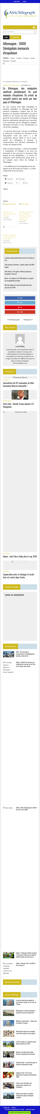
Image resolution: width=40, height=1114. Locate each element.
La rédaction (6, 1107)
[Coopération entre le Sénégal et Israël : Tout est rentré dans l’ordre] (20, 569)
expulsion (6, 61)
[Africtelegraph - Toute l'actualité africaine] (20, 14)
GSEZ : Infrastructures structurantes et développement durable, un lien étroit (25, 654)
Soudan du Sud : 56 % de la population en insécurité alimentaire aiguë (26, 1075)
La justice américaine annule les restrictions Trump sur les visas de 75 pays (26, 1002)
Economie (6, 553)
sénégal (13, 61)
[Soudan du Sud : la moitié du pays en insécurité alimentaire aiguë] (8, 1066)
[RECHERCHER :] (20, 31)
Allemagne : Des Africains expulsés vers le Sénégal (9, 214)
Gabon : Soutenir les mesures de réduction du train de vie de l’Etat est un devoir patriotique (25, 664)
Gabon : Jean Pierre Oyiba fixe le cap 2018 (20, 556)
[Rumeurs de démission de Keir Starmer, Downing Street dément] (8, 1056)
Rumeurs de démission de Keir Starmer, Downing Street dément (25, 1053)
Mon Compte (17, 1)
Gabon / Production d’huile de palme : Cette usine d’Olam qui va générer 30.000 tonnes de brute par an (26, 955)
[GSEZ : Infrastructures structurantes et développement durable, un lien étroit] (8, 656)
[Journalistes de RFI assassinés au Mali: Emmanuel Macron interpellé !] (20, 377)
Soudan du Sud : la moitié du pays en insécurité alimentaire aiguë (26, 1063)
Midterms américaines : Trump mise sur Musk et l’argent (26, 1022)
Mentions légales (30, 1109)
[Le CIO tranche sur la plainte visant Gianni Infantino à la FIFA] (8, 1046)
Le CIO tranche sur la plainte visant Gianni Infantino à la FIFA (26, 1043)
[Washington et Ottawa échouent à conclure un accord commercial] (8, 1015)
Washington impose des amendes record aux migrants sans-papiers (25, 1032)
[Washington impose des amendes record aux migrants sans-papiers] (8, 1035)
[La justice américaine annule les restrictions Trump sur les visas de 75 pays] (8, 1004)
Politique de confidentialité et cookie (14, 1109)
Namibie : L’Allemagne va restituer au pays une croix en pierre (10, 237)
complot (19, 58)
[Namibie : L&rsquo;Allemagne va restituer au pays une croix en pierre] (10, 230)
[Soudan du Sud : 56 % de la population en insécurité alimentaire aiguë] (8, 1077)
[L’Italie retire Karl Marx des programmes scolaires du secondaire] (8, 1087)
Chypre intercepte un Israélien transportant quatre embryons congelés (24, 1095)
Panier (24, 1)
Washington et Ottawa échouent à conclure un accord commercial (25, 1012)
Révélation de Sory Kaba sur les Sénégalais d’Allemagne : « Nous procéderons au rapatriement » (26, 215)
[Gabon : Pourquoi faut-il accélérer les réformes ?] (8, 973)
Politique (6, 380)
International (7, 401)
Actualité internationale (12, 995)
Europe (32, 58)
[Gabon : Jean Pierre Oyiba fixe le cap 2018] (20, 551)
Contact (13, 1107)
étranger (26, 58)
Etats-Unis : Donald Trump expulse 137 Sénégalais (18, 405)
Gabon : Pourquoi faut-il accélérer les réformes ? (25, 964)
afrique (12, 58)
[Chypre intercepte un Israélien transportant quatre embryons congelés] (8, 1098)
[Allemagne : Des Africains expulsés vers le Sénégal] (10, 207)
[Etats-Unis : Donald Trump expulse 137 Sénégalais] (20, 398)
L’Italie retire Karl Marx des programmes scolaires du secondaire (24, 1085)
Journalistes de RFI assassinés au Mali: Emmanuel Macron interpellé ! (18, 384)
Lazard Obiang (15, 85)
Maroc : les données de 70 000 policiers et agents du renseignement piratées (19, 279)
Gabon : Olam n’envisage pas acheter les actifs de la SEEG (26, 808)
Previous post (14, 320)
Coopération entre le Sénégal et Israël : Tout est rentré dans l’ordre (19, 576)
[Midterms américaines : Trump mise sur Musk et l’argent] (8, 1025)
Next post (27, 320)
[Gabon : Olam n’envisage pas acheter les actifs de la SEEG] (8, 947)
